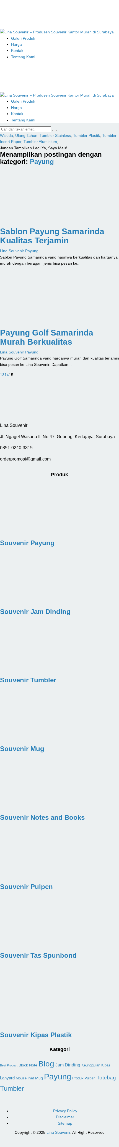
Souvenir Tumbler (28, 680)
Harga (16, 44)
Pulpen (90, 1078)
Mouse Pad (25, 1078)
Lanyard (7, 1078)
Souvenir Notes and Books (42, 817)
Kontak (17, 50)
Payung (42, 161)
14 (6, 374)
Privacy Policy (65, 1111)
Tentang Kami (23, 57)
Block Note (28, 1065)
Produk (78, 1078)
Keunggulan (90, 1065)
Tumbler (12, 1088)
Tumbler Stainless (55, 135)
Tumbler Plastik (86, 135)
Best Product (8, 1065)
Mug (39, 1078)
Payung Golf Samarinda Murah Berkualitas (46, 337)
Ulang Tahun (26, 135)
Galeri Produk (23, 38)
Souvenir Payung (27, 543)
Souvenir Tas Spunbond (38, 955)
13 (2, 374)
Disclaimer (65, 1117)
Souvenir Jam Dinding (35, 611)
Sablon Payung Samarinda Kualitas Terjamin (52, 236)
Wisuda (6, 135)
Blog (46, 1064)
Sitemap (65, 1123)
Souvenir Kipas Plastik (36, 1035)
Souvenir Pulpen (26, 886)
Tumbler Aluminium (40, 141)
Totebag (106, 1078)
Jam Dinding (67, 1065)
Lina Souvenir (58, 1132)
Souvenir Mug (22, 748)
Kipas (105, 1065)
